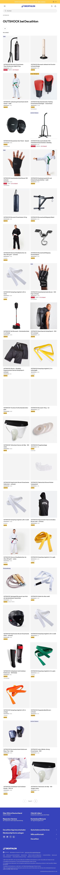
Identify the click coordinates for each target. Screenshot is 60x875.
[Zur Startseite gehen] (28, 6)
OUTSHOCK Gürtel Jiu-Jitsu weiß (40, 596)
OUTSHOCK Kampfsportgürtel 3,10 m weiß (43, 633)
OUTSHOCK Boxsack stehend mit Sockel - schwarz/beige (43, 65)
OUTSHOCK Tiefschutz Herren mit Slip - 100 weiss (16, 446)
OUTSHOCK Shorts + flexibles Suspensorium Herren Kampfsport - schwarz (14, 370)
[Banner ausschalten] (53, 2)
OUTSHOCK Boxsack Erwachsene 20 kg (15, 217)
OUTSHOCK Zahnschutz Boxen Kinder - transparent (42, 483)
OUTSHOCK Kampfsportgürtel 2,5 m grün (43, 671)
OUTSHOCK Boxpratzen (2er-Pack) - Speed (16, 141)
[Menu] (4, 6)
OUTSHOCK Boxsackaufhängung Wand (42, 217)
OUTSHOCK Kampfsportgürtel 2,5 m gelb (43, 557)
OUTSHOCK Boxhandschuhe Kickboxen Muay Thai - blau (15, 750)
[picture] (16, 49)
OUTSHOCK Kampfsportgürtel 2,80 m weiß (16, 519)
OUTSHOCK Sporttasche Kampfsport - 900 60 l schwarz (43, 332)
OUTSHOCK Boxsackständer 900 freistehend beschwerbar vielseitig (41, 141)
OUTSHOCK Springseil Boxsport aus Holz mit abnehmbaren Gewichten (16, 597)
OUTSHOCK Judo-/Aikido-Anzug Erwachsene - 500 (40, 750)
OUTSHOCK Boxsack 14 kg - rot (40, 407)
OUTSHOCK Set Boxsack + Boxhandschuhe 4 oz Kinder (16, 332)
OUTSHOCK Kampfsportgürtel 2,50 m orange (15, 711)
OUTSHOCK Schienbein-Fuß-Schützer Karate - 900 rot (15, 787)
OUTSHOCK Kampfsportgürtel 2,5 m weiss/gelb (41, 369)
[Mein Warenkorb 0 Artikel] (55, 6)
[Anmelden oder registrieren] (52, 6)
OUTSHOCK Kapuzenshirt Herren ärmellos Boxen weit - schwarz (43, 520)
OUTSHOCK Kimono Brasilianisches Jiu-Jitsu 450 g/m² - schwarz (15, 253)
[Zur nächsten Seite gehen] (35, 801)
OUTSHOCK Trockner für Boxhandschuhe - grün (16, 408)
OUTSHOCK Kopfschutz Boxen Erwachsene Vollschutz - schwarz (16, 483)
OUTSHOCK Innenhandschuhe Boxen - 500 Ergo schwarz (43, 292)
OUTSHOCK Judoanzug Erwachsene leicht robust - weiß (16, 102)
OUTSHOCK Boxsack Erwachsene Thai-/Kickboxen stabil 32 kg (13, 65)
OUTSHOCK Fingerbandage (39, 445)
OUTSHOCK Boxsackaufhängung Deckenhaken (40, 253)
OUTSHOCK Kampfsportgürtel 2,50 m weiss (15, 292)
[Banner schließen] (56, 2)
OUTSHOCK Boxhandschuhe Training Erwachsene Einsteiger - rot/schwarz (42, 102)
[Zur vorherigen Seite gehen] (24, 801)
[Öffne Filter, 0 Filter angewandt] (5, 28)
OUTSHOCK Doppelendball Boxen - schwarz (41, 711)
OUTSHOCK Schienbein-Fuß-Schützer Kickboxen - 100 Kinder (15, 671)
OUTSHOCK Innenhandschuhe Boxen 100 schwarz (16, 179)
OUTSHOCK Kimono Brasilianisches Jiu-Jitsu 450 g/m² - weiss (15, 558)
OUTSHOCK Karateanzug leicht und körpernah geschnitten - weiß (41, 179)
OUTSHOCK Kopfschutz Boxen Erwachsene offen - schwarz (16, 634)
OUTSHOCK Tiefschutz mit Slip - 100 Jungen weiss (41, 787)
